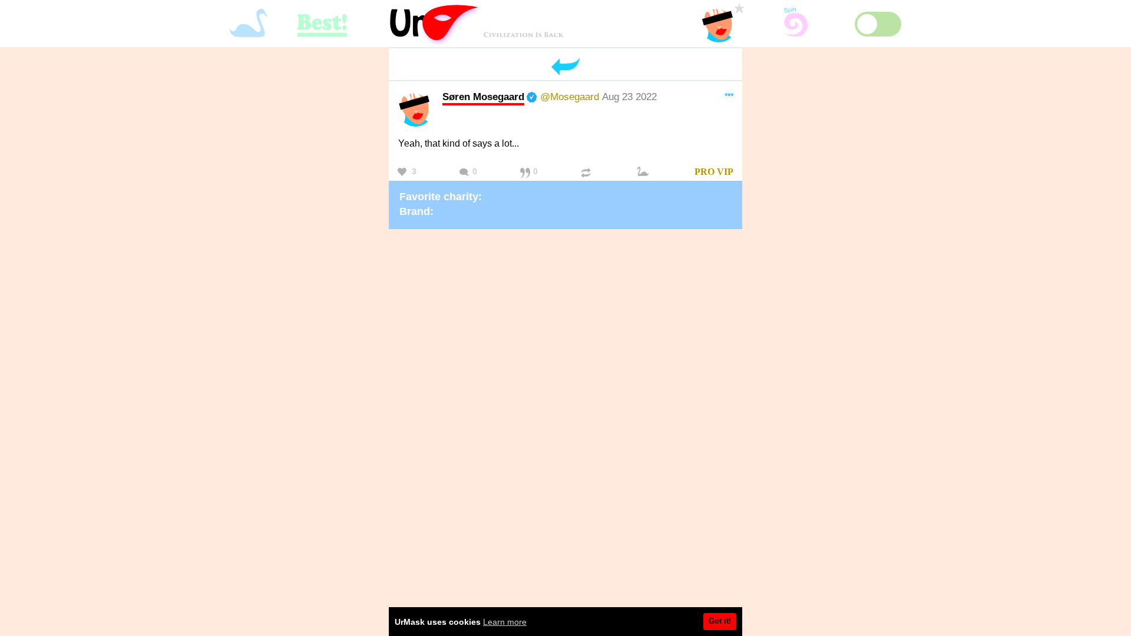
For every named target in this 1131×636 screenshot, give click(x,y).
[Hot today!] (644, 172)
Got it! (720, 621)
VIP (725, 172)
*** (729, 96)
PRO (705, 172)
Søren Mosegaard (483, 96)
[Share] (587, 172)
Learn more (505, 622)
